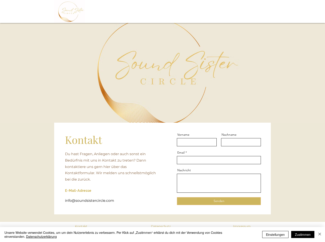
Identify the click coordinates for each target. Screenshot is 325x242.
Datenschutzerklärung (41, 236)
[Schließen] (319, 234)
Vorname (183, 134)
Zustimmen (303, 234)
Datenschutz (161, 226)
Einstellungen (275, 234)
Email (181, 152)
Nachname (229, 134)
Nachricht (184, 170)
